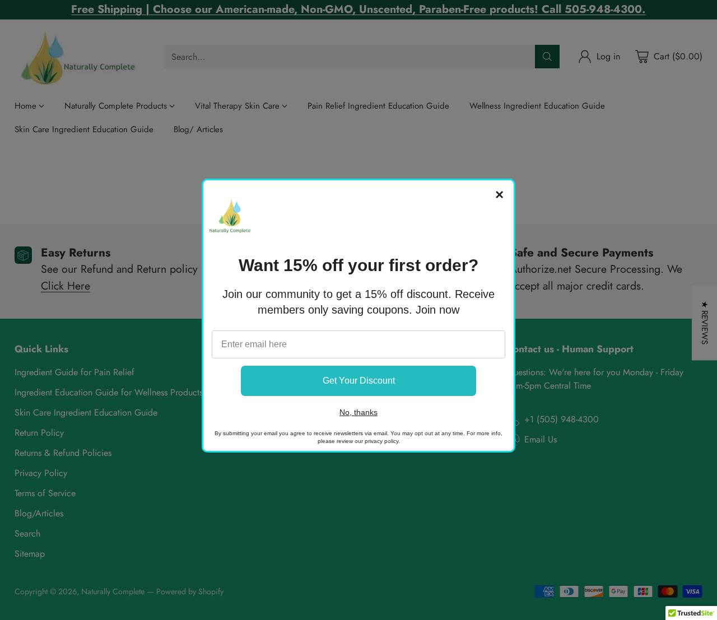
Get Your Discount (359, 380)
